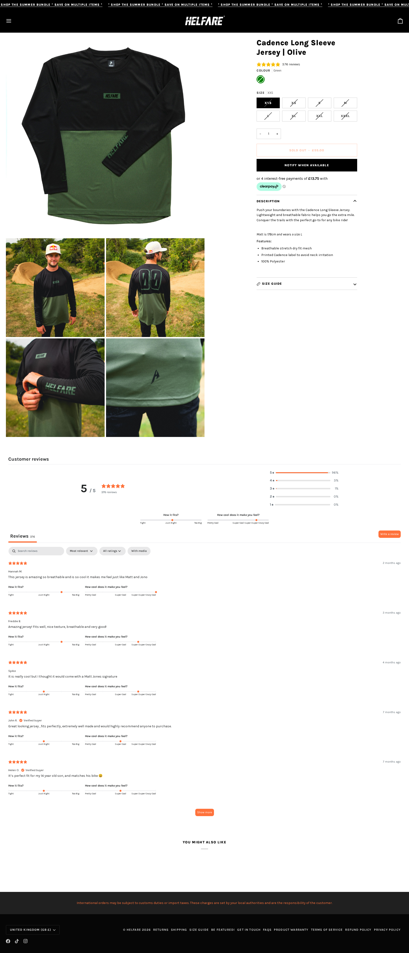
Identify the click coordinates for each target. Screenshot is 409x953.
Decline (204, 498)
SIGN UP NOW (205, 479)
